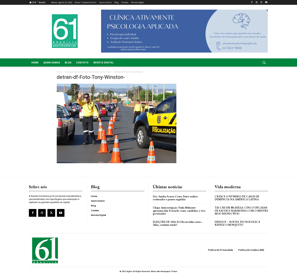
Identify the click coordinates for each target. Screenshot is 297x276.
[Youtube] (266, 2)
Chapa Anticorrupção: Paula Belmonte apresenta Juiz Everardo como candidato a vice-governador (179, 210)
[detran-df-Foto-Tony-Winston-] (116, 162)
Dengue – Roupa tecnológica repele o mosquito (237, 223)
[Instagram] (257, 2)
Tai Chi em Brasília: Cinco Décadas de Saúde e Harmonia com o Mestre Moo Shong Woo (241, 210)
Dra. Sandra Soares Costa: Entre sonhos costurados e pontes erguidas (175, 198)
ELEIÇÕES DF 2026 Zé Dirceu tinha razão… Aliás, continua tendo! (178, 223)
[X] (261, 2)
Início (59, 71)
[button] (241, 62)
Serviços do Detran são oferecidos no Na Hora (88, 71)
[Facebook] (252, 2)
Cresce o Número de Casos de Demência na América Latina (237, 198)
